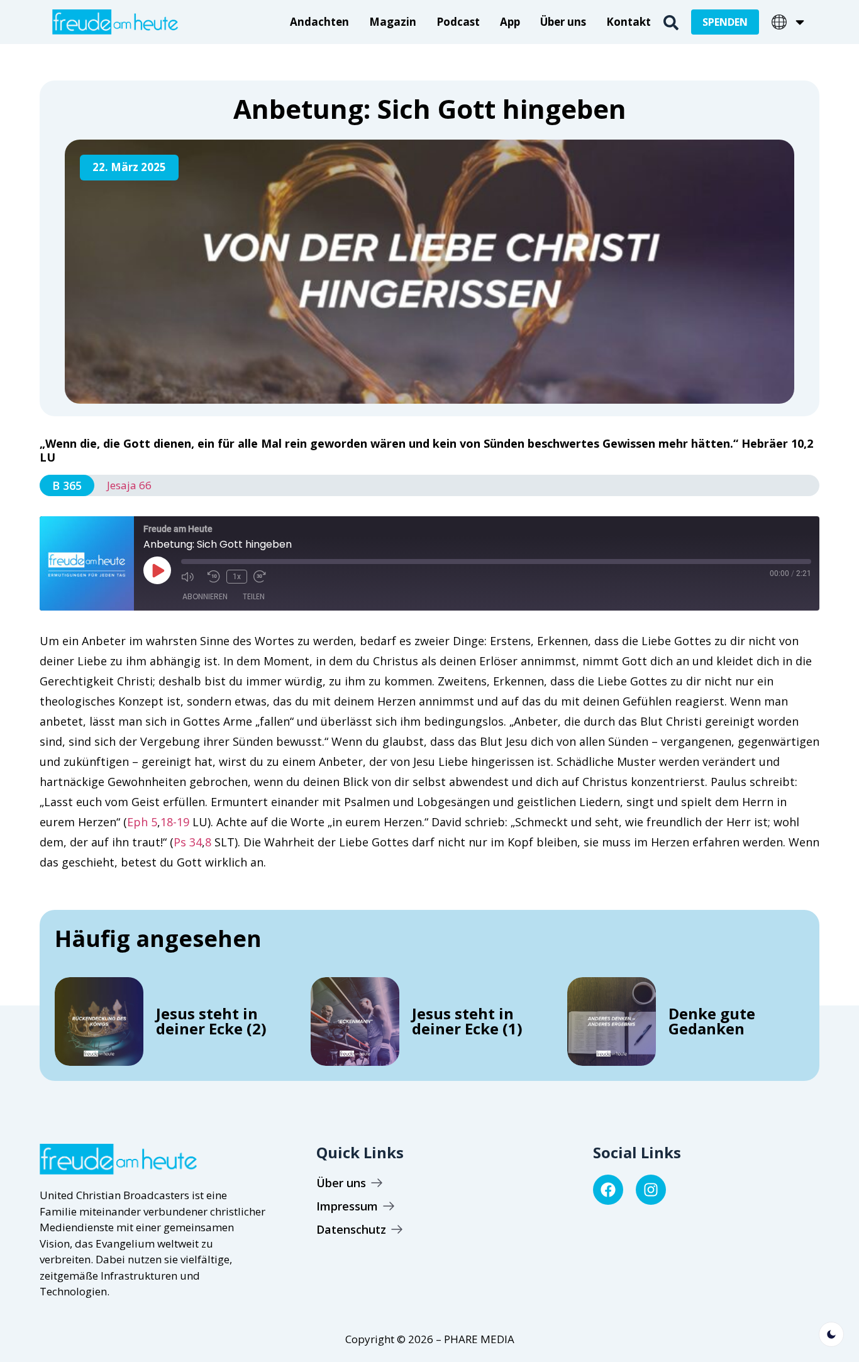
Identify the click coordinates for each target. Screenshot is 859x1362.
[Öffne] (800, 22)
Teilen (254, 596)
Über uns (563, 21)
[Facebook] (608, 1190)
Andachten (319, 21)
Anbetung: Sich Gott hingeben (429, 108)
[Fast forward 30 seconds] (263, 576)
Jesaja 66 (129, 485)
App (510, 21)
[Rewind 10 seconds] (214, 576)
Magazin (392, 21)
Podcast (458, 21)
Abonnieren (205, 596)
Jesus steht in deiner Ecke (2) (211, 1021)
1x (237, 576)
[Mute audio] (191, 576)
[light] (831, 1334)
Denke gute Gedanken (711, 1021)
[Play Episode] (157, 570)
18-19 (174, 821)
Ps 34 (188, 842)
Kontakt (628, 21)
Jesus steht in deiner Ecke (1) (467, 1021)
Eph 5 (142, 821)
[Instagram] (651, 1190)
